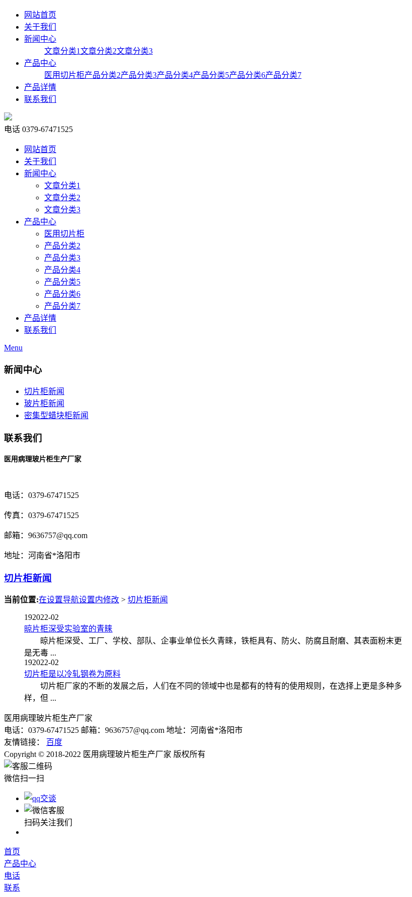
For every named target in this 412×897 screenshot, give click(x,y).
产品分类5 (211, 75)
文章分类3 (135, 51)
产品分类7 (283, 75)
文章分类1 (62, 51)
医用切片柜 (64, 75)
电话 (12, 875)
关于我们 (40, 27)
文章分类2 (98, 51)
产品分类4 (175, 75)
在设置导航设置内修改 (79, 599)
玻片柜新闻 (44, 403)
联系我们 (40, 99)
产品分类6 (247, 75)
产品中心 (40, 63)
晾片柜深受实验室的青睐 (68, 628)
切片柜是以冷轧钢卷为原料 (72, 674)
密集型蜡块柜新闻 (56, 415)
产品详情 (40, 87)
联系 (12, 887)
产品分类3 (139, 75)
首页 (12, 851)
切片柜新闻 (44, 391)
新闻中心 (40, 39)
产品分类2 (102, 75)
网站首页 (40, 15)
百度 (54, 742)
